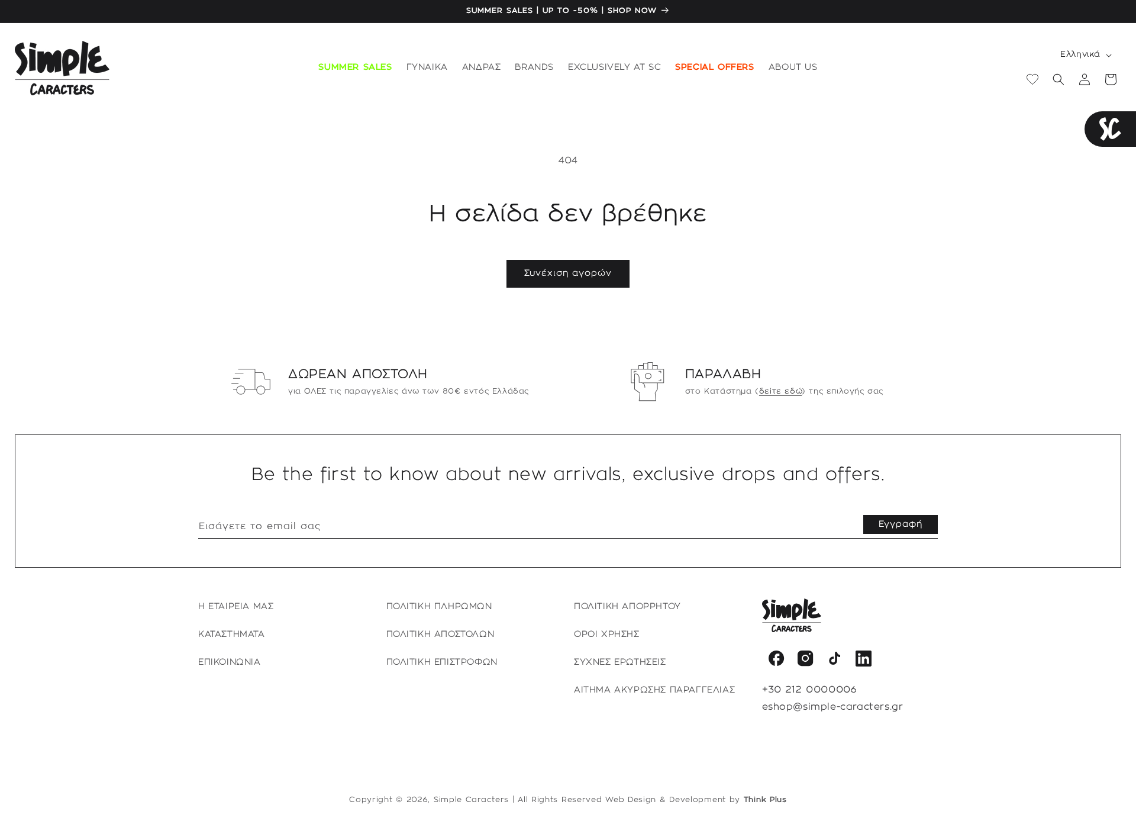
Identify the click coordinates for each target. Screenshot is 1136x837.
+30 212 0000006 (809, 689)
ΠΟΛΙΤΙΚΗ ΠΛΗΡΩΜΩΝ (439, 607)
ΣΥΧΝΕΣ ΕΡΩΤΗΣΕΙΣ (620, 662)
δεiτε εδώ (780, 391)
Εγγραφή (900, 524)
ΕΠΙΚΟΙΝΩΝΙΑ (229, 662)
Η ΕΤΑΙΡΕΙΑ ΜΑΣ (235, 607)
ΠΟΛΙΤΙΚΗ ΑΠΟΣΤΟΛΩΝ (440, 634)
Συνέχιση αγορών (568, 273)
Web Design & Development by (696, 799)
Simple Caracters (471, 799)
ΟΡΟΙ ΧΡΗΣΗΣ (607, 634)
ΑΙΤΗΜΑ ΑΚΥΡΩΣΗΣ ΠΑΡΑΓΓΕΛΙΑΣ (654, 690)
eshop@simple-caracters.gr (832, 707)
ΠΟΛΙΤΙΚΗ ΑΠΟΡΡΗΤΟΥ (627, 607)
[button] (427, 68)
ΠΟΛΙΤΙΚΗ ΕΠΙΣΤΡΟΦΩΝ (442, 662)
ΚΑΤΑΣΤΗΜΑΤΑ (231, 634)
